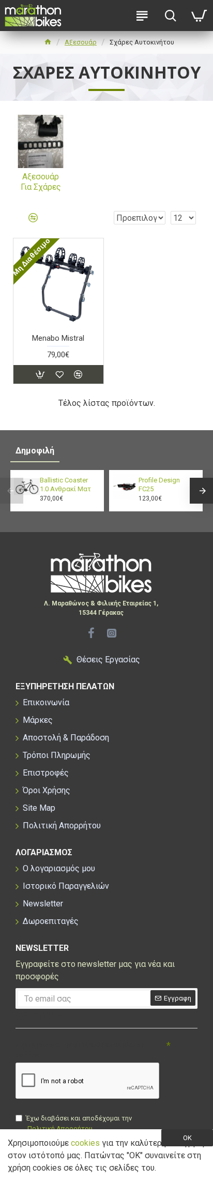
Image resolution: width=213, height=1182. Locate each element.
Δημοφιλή (35, 451)
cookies (85, 1143)
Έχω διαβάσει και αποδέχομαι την (79, 1123)
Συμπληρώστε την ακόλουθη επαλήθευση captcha (80, 1050)
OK (187, 1138)
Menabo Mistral (58, 338)
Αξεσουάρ (81, 42)
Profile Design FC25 (159, 484)
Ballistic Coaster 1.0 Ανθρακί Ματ (65, 484)
